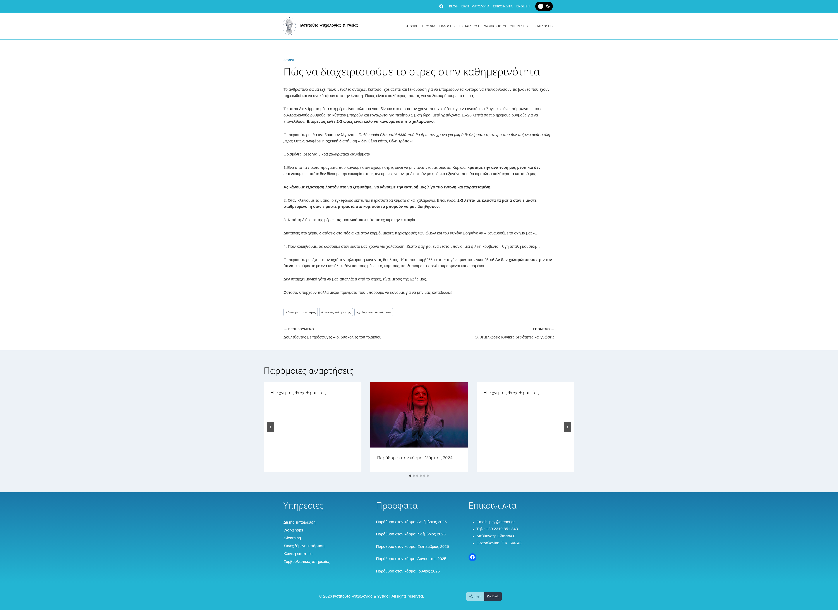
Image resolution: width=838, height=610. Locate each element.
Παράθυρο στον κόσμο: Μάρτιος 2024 (414, 458)
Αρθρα (288, 60)
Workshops (495, 26)
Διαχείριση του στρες (301, 312)
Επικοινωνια (503, 6)
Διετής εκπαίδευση (299, 522)
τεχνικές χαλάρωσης (336, 312)
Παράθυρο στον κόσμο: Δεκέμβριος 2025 (411, 522)
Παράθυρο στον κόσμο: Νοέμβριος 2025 (411, 534)
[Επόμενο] (567, 427)
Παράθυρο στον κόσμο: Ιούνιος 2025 (408, 571)
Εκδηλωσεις (543, 26)
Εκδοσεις (447, 26)
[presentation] (419, 415)
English (523, 6)
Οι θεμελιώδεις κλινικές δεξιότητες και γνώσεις (515, 333)
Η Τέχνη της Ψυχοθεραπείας (298, 392)
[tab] (410, 476)
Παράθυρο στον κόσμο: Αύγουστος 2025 (411, 559)
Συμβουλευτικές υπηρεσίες (306, 561)
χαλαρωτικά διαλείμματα (374, 312)
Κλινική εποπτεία (298, 554)
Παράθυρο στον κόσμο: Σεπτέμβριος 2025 (412, 546)
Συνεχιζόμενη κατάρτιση (304, 546)
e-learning (292, 538)
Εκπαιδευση (470, 26)
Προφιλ (428, 26)
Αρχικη (412, 26)
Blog (453, 6)
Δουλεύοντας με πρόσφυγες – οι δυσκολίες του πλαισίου (332, 333)
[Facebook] (441, 6)
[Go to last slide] (270, 427)
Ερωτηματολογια (475, 6)
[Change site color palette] (544, 6)
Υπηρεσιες (519, 26)
